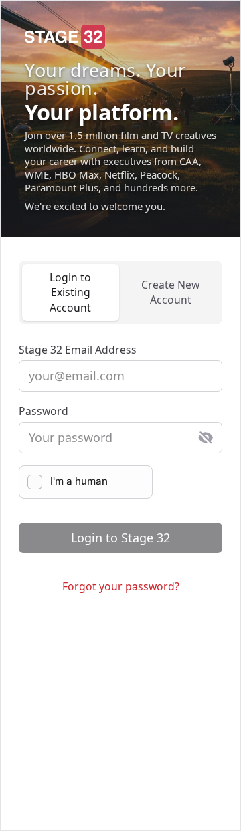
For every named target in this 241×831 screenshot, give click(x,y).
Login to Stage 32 (120, 537)
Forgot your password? (120, 586)
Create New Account (170, 292)
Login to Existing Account (70, 292)
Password (43, 411)
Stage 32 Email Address (78, 349)
